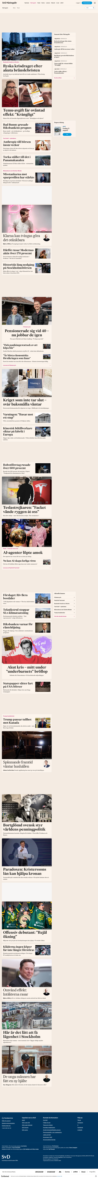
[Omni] (83, 1172)
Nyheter (27, 3)
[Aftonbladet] (39, 1172)
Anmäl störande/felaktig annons (52, 1130)
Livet (57, 3)
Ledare (48, 3)
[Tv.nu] (67, 1172)
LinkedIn (79, 1130)
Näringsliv (33, 3)
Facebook (80, 1127)
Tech (18, 8)
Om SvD (45, 1120)
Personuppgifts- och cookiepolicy (52, 1132)
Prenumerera (86, 3)
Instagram (80, 1122)
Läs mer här (59, 1176)
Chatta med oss (6, 1125)
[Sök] (93, 7)
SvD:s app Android (27, 1125)
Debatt (53, 3)
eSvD (61, 3)
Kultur (43, 3)
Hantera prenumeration (8, 1123)
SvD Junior (25, 1130)
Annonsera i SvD (47, 1137)
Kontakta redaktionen (49, 1127)
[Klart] (60, 1172)
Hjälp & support (6, 1120)
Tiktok (79, 1120)
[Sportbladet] (51, 1172)
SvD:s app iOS (26, 1122)
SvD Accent (25, 1127)
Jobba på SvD (47, 1134)
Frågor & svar (46, 1122)
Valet (38, 3)
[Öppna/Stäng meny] (95, 3)
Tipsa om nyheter (48, 1125)
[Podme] (75, 1172)
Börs (14, 8)
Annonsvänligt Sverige (49, 1139)
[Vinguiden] (92, 1172)
